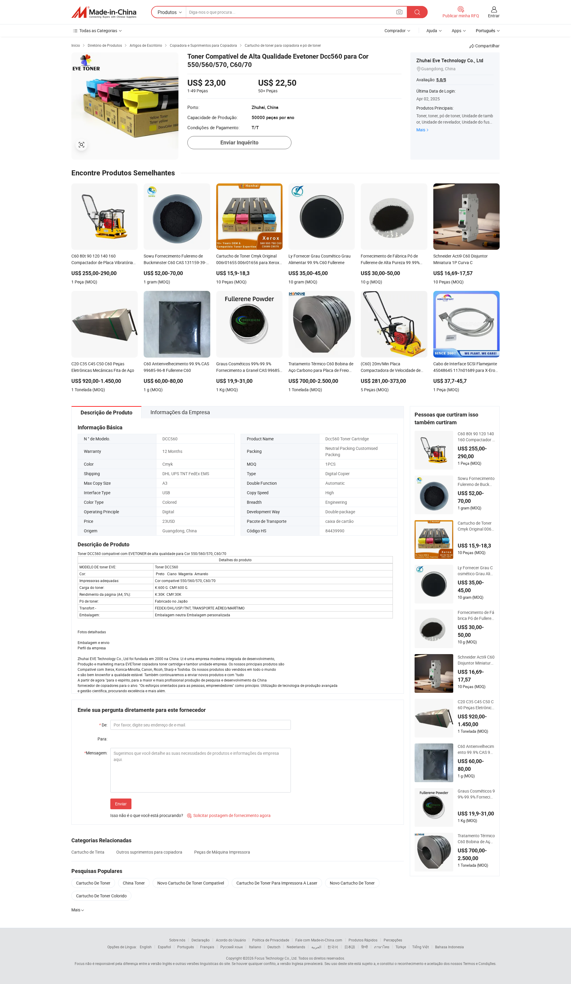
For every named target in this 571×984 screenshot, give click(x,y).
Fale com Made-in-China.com (318, 940)
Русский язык (231, 946)
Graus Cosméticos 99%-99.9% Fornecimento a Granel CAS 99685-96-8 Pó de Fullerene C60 (476, 794)
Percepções (393, 940)
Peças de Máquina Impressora (222, 852)
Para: (102, 739)
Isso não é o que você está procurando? (146, 815)
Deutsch (273, 946)
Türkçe (401, 946)
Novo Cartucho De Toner (352, 883)
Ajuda (431, 30)
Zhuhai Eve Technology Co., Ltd (449, 60)
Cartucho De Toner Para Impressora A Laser (276, 883)
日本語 (349, 946)
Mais (420, 129)
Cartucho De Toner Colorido (101, 896)
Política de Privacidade (270, 940)
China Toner (134, 883)
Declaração (201, 940)
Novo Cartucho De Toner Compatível (190, 883)
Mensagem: (95, 753)
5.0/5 (441, 79)
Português (185, 946)
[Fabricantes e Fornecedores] (103, 12)
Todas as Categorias (98, 30)
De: (103, 725)
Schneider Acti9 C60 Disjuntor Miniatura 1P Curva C (476, 660)
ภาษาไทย (381, 946)
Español (164, 946)
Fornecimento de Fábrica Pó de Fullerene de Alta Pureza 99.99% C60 (476, 615)
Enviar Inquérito (239, 142)
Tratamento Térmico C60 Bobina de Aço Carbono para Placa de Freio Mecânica (476, 839)
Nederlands (296, 946)
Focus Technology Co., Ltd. (276, 958)
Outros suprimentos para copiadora (149, 852)
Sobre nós (177, 940)
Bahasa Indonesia (449, 946)
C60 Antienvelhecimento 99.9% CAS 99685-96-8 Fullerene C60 (476, 749)
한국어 (332, 946)
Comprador (395, 30)
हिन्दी (364, 946)
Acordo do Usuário (231, 940)
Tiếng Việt (420, 946)
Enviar (121, 804)
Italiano (255, 946)
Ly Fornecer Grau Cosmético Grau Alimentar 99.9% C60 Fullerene (476, 571)
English (146, 946)
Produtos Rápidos (363, 940)
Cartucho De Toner (93, 883)
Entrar (494, 15)
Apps (456, 30)
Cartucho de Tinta (87, 852)
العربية (316, 946)
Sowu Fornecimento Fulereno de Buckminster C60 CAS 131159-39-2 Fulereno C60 (476, 481)
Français (207, 946)
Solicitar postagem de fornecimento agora (229, 815)
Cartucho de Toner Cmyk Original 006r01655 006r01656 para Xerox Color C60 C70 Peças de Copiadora (476, 526)
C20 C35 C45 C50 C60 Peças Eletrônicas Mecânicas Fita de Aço (476, 705)
